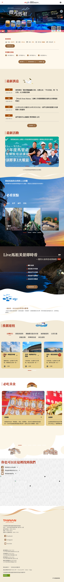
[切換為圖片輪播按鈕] (2, 31)
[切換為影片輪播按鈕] (6, 31)
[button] (62, 17)
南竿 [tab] (19, 203)
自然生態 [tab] (54, 333)
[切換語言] (61, 2)
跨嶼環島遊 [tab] (32, 337)
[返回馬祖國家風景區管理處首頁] (32, 2)
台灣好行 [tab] (10, 333)
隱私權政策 (6, 567)
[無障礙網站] (6, 575)
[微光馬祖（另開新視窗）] (32, 19)
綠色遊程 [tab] (41, 337)
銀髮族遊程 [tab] (19, 333)
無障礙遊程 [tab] (45, 333)
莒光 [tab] (24, 203)
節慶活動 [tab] (22, 337)
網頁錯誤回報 (57, 578)
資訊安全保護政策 (15, 567)
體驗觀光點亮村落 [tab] (32, 333)
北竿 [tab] (13, 203)
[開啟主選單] (2, 2)
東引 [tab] (8, 203)
